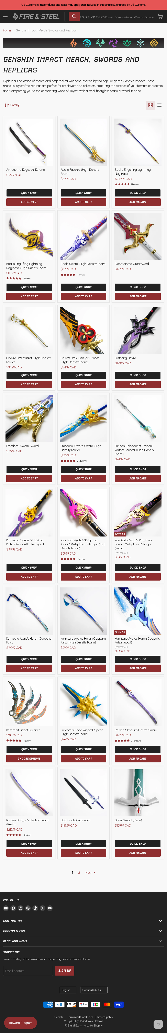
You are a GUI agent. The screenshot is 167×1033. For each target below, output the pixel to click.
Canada (91, 990)
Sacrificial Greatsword (75, 820)
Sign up (64, 970)
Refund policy (105, 1017)
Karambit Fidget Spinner (23, 730)
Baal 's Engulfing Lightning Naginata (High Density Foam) (26, 266)
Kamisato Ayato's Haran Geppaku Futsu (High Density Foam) (83, 640)
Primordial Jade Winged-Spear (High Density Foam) (82, 732)
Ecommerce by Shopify (88, 1025)
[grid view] (150, 105)
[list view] (159, 105)
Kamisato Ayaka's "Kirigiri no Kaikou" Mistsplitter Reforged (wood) (133, 544)
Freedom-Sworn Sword (22, 446)
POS (67, 1025)
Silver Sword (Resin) (128, 820)
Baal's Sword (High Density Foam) (83, 264)
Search (58, 1017)
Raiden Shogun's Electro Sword (136, 730)
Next (89, 872)
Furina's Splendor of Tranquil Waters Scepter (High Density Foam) (134, 450)
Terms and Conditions (80, 1017)
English (66, 990)
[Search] (74, 16)
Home (7, 30)
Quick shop (29, 193)
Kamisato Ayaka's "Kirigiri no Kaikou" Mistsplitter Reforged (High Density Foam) (83, 544)
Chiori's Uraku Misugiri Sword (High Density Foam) (80, 360)
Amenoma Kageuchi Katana (25, 170)
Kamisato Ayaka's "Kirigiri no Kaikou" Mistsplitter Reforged (25, 542)
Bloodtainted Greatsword (132, 264)
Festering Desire (125, 358)
